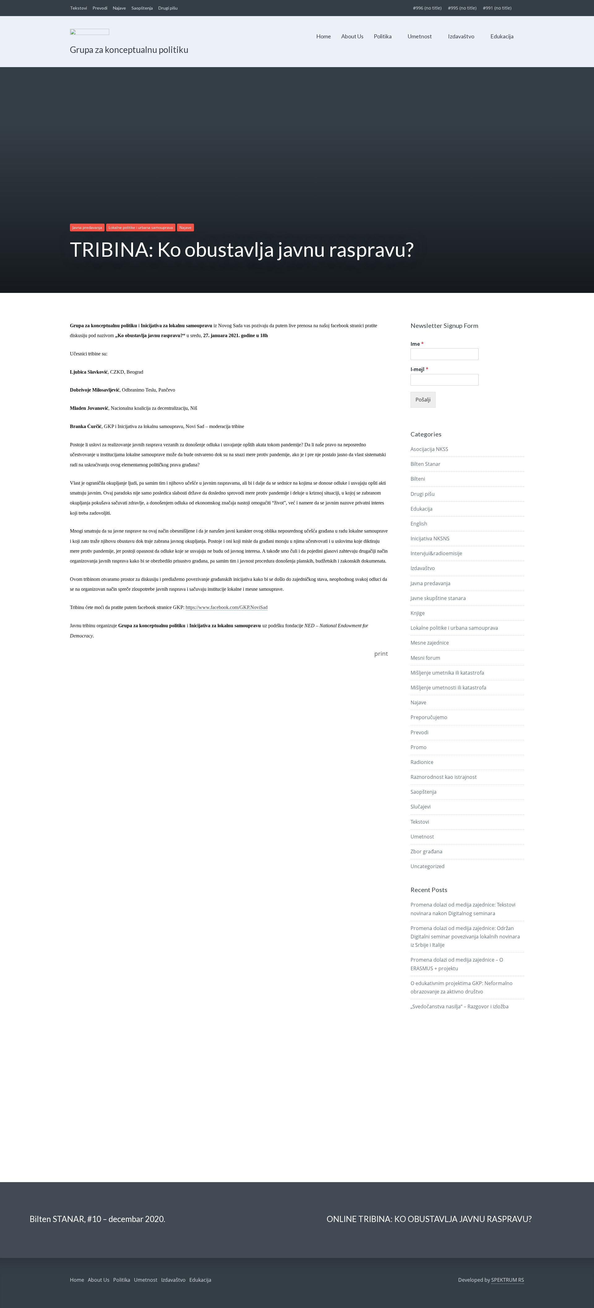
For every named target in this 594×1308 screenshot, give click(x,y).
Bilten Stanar (426, 464)
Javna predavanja (87, 227)
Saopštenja (142, 8)
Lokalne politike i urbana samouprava (141, 227)
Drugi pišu (168, 8)
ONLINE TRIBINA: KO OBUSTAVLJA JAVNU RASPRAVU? (429, 1219)
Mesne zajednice (430, 642)
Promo (419, 747)
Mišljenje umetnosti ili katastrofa (448, 687)
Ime (417, 344)
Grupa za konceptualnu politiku (129, 49)
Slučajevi (421, 806)
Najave (119, 8)
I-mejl (419, 369)
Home (323, 36)
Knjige (418, 613)
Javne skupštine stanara (438, 598)
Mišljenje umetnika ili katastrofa (447, 672)
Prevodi (100, 8)
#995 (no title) (462, 8)
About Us (352, 36)
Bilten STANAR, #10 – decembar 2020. (97, 1219)
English (419, 523)
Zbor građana (426, 851)
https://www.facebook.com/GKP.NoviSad (227, 607)
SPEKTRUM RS (507, 1279)
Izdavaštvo (461, 36)
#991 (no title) (497, 8)
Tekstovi (78, 8)
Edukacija (502, 36)
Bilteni (418, 478)
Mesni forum (425, 657)
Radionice (422, 762)
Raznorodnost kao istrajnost (444, 777)
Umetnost (420, 36)
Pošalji (423, 399)
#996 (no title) (427, 8)
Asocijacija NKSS (429, 449)
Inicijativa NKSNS (430, 538)
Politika (383, 36)
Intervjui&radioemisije (436, 553)
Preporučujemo (429, 717)
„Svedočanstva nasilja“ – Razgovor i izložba (460, 1006)
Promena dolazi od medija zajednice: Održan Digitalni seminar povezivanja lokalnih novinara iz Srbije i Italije (465, 936)
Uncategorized (428, 866)
